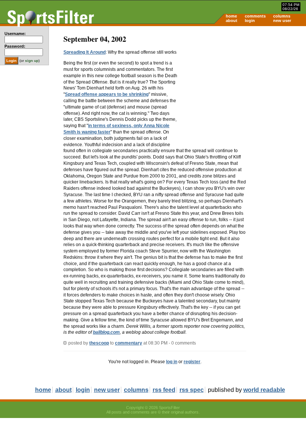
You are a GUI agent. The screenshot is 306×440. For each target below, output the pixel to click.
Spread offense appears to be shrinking (107, 94)
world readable (264, 390)
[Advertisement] (242, 84)
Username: (15, 33)
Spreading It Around (84, 52)
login (250, 20)
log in (171, 361)
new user (282, 20)
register (192, 361)
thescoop (99, 343)
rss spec (191, 390)
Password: (14, 46)
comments (255, 16)
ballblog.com (106, 332)
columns (281, 16)
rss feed (164, 390)
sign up (31, 61)
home (231, 16)
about (231, 20)
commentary (128, 343)
